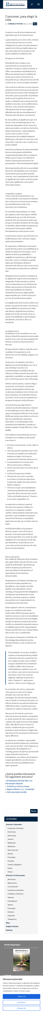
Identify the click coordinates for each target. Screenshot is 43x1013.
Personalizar (21, 1002)
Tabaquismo (12, 919)
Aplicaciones (12, 883)
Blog (34, 24)
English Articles (12, 926)
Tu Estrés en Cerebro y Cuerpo (18, 786)
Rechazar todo (21, 1008)
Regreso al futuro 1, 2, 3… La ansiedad (20, 789)
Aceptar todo (21, 996)
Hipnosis (11, 897)
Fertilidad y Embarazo (15, 894)
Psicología (11, 857)
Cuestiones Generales (16, 828)
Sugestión (11, 916)
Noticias (9, 930)
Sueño (10, 868)
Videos (10, 872)
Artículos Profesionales (15, 875)
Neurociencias (13, 850)
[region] (21, 994)
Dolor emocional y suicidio (17, 792)
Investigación (12, 901)
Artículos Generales (14, 824)
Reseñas (11, 861)
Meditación (12, 843)
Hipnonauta (12, 836)
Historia (10, 839)
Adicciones (12, 879)
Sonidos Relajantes (15, 865)
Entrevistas (12, 832)
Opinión (10, 854)
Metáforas (11, 846)
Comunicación (13, 887)
